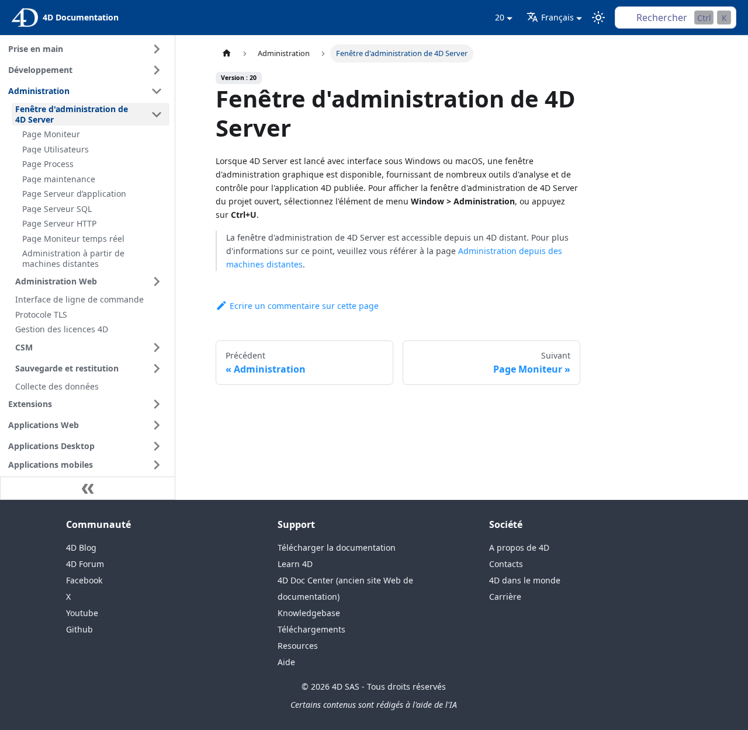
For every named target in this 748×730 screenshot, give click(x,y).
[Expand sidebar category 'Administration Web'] (156, 281)
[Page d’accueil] (227, 53)
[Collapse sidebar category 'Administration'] (156, 91)
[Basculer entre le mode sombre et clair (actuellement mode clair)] (598, 17)
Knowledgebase (309, 612)
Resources (298, 645)
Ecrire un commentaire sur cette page (304, 305)
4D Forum (85, 563)
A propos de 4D (519, 547)
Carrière (505, 596)
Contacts (506, 563)
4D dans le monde (524, 580)
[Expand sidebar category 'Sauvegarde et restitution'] (156, 368)
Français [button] (557, 17)
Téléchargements (311, 629)
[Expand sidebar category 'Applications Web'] (156, 425)
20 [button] (499, 17)
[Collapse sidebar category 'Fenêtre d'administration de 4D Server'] (156, 114)
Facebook (84, 580)
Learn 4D (295, 563)
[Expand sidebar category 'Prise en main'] (156, 49)
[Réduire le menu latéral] (87, 488)
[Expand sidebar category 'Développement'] (156, 70)
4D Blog (81, 547)
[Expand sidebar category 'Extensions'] (156, 404)
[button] (87, 465)
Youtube (82, 612)
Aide (286, 662)
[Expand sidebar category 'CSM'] (156, 347)
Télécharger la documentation (337, 547)
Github (79, 629)
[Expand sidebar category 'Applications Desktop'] (156, 446)
